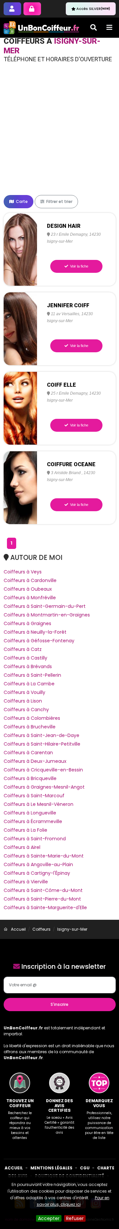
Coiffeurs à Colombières (32, 718)
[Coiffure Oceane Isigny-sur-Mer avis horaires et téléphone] (20, 487)
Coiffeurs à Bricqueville (30, 778)
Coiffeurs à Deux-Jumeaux (35, 761)
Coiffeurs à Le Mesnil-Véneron (38, 804)
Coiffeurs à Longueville (30, 813)
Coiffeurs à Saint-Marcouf (34, 795)
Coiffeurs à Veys (23, 571)
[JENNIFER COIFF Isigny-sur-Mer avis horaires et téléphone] (20, 328)
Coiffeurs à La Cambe (29, 683)
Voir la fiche (78, 266)
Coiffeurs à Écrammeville (33, 821)
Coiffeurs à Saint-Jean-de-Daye (41, 735)
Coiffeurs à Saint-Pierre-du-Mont (42, 899)
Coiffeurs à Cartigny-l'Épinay (37, 873)
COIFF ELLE (61, 385)
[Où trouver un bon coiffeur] (42, 27)
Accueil (14, 1168)
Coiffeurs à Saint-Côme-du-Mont (43, 890)
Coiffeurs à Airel (22, 847)
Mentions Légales (51, 1168)
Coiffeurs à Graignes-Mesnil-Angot (44, 787)
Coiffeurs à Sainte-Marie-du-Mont (44, 856)
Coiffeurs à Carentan (28, 752)
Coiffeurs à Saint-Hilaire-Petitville (42, 744)
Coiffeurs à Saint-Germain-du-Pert (45, 606)
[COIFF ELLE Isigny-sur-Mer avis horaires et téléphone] (20, 408)
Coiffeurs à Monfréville (30, 597)
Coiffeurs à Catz (23, 649)
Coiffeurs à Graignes (27, 623)
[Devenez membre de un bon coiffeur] (12, 8)
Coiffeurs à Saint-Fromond (35, 838)
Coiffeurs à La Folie (25, 830)
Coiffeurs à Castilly (25, 658)
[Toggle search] (93, 27)
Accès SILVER (93, 8)
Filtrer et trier (58, 201)
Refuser (75, 1218)
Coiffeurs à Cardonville (30, 580)
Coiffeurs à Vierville (26, 881)
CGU (85, 1168)
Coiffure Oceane (71, 464)
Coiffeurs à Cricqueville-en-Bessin (43, 769)
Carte (21, 201)
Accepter (49, 1218)
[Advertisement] (59, 132)
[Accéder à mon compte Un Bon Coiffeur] (32, 8)
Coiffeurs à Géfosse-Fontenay (39, 640)
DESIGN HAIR (63, 226)
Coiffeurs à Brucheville (30, 726)
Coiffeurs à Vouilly (24, 692)
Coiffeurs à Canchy (26, 709)
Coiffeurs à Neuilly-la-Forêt (35, 632)
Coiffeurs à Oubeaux (28, 589)
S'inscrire (59, 1004)
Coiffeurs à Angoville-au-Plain (38, 864)
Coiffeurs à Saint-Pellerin (32, 675)
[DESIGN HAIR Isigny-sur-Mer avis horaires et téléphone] (20, 249)
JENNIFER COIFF (68, 305)
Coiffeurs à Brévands (28, 666)
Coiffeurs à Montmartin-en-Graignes (47, 615)
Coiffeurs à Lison (23, 701)
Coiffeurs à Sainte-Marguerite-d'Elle (45, 907)
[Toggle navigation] (109, 27)
